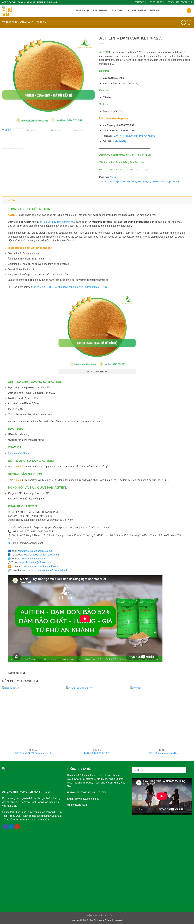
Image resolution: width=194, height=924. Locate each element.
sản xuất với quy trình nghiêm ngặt (56, 222)
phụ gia (165, 181)
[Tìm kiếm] (189, 10)
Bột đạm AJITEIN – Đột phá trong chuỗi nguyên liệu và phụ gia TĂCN (69, 287)
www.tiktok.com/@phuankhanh (35, 562)
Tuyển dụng (137, 10)
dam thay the (128, 181)
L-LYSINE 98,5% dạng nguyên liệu (161, 753)
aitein (106, 181)
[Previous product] (189, 22)
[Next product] (183, 22)
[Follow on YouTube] (17, 826)
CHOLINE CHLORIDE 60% (97, 753)
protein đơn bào (176, 181)
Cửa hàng (26, 22)
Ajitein (112, 181)
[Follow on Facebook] (5, 826)
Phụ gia (42, 22)
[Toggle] (5, 200)
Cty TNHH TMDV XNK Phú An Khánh (134, 136)
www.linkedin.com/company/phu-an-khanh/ (45, 570)
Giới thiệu (82, 10)
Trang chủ (9, 22)
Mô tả (11, 200)
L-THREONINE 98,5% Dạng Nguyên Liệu (33, 753)
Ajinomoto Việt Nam (18, 453)
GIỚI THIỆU (86, 916)
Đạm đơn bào (155, 181)
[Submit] (189, 770)
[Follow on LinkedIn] (11, 826)
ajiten (118, 181)
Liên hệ (153, 10)
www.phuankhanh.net (33, 558)
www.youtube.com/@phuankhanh (40, 566)
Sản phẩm (99, 10)
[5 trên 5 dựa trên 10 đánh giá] (145, 47)
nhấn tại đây (119, 141)
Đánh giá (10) (16, 672)
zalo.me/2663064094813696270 (35, 551)
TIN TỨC (109, 916)
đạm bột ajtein (141, 181)
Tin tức (117, 10)
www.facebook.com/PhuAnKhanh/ (41, 554)
